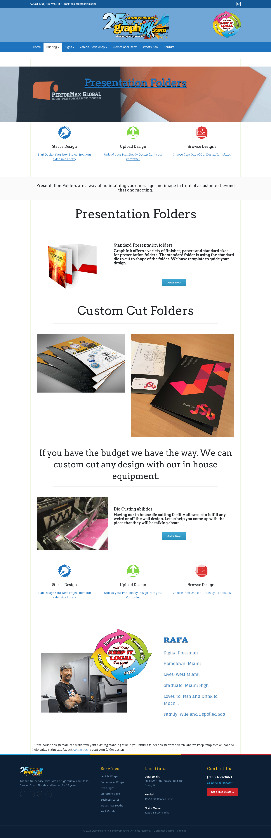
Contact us (80, 749)
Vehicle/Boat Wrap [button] (92, 47)
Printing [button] (51, 47)
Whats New (150, 47)
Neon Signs (107, 788)
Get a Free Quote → (222, 792)
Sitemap (181, 830)
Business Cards (110, 799)
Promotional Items (125, 47)
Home (37, 47)
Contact (169, 47)
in (32, 794)
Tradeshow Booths (112, 805)
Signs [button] (68, 47)
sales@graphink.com (83, 4)
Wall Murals (108, 811)
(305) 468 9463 (48, 4)
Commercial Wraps (112, 782)
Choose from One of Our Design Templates (202, 154)
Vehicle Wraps (109, 776)
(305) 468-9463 (219, 776)
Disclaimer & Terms (164, 830)
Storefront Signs (111, 793)
